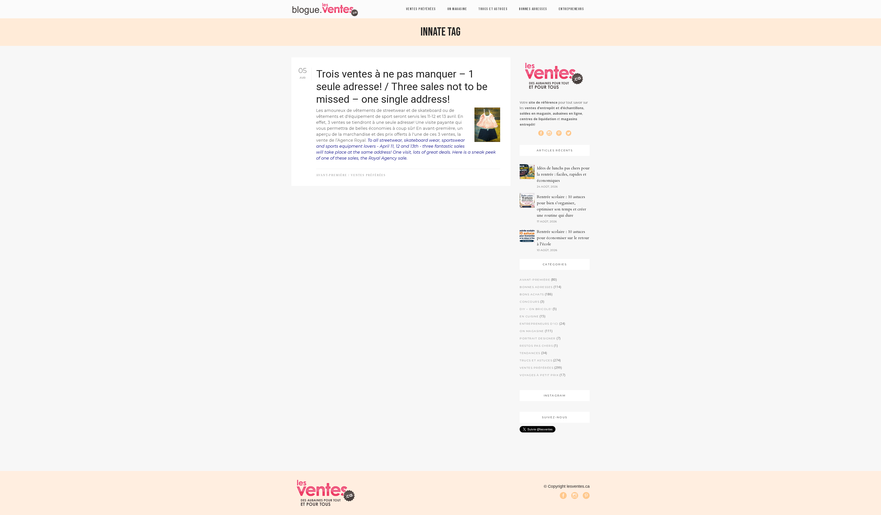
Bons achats (532, 294)
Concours (529, 301)
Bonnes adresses (536, 287)
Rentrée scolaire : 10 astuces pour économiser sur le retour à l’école (563, 238)
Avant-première (331, 175)
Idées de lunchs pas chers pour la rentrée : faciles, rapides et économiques (563, 174)
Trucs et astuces (536, 360)
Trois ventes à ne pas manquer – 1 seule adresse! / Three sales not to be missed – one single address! (402, 86)
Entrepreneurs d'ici (539, 323)
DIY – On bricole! (536, 309)
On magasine (532, 331)
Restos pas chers (536, 345)
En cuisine (529, 316)
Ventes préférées (368, 175)
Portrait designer (538, 338)
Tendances (530, 353)
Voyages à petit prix (539, 375)
